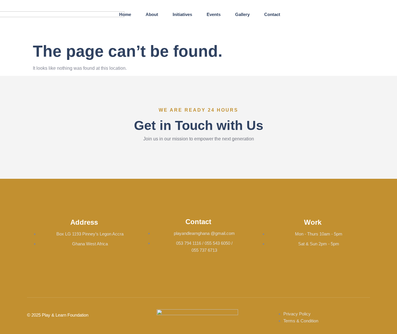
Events (214, 14)
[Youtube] (353, 10)
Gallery (242, 14)
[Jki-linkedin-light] (333, 27)
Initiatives (182, 14)
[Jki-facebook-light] (312, 10)
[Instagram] (333, 10)
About (152, 14)
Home (125, 14)
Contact (272, 14)
